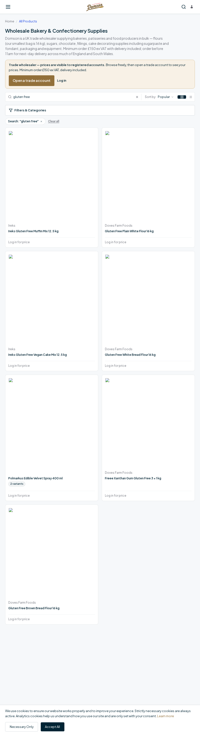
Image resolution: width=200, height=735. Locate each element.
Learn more (165, 716)
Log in (61, 80)
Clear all (53, 121)
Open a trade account (31, 80)
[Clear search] (138, 96)
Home (9, 21)
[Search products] (184, 7)
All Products (28, 21)
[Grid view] (182, 97)
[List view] (190, 97)
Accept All (52, 727)
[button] (41, 121)
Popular (164, 97)
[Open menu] (8, 7)
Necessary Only (22, 727)
